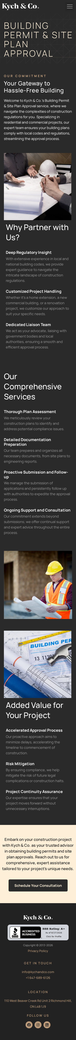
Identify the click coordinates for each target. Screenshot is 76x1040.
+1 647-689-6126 (38, 978)
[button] (69, 6)
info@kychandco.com (38, 972)
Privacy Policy (38, 951)
